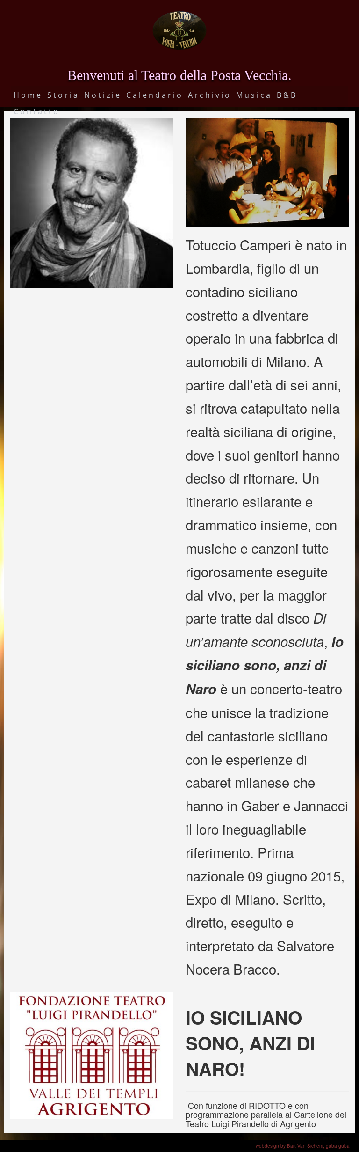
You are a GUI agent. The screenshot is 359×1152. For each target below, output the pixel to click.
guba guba (338, 1146)
